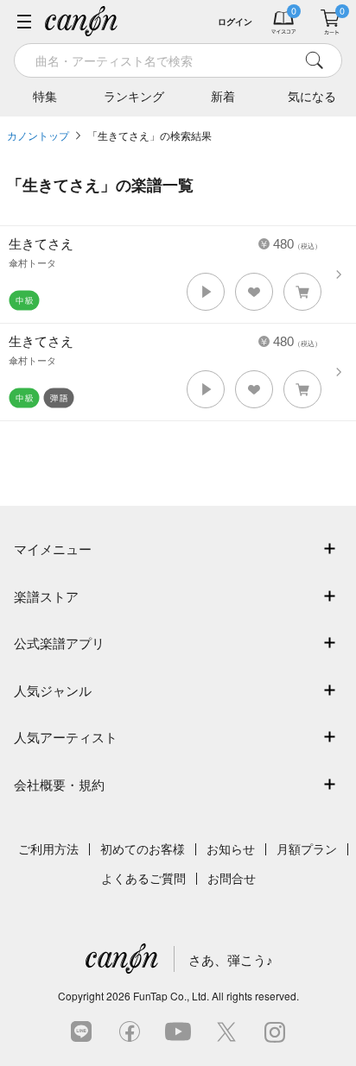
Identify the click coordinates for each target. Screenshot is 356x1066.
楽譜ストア (46, 597)
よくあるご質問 (143, 879)
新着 (223, 97)
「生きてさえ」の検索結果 (149, 136)
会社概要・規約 (59, 785)
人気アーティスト (66, 737)
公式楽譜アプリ (59, 643)
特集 (45, 97)
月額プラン (307, 849)
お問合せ (231, 879)
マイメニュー (53, 549)
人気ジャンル (53, 691)
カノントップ (38, 136)
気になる (312, 97)
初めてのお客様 (142, 849)
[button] (206, 292)
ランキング (134, 97)
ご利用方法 (48, 849)
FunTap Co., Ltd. (171, 995)
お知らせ (231, 849)
